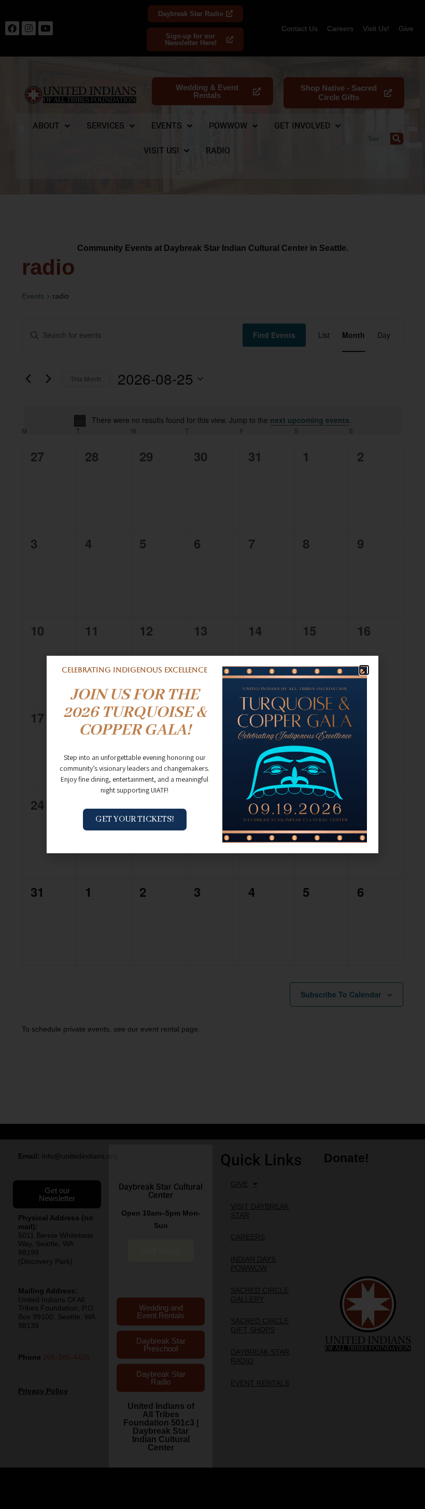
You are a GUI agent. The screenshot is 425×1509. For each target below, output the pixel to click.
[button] (364, 670)
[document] (212, 754)
